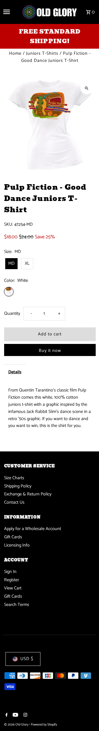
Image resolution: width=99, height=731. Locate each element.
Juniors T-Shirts (42, 53)
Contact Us (14, 502)
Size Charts (14, 478)
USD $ (26, 659)
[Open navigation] (10, 12)
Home (15, 53)
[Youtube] (14, 715)
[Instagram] (24, 715)
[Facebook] (6, 715)
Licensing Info (17, 545)
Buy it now (50, 350)
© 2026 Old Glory (16, 724)
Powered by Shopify (44, 724)
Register (11, 580)
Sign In (10, 571)
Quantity (12, 313)
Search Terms (16, 604)
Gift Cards (13, 537)
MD (11, 263)
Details (14, 372)
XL (27, 263)
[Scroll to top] (87, 716)
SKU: (8, 224)
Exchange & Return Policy (27, 494)
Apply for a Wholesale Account (32, 529)
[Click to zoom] (87, 88)
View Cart (12, 588)
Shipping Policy (17, 486)
